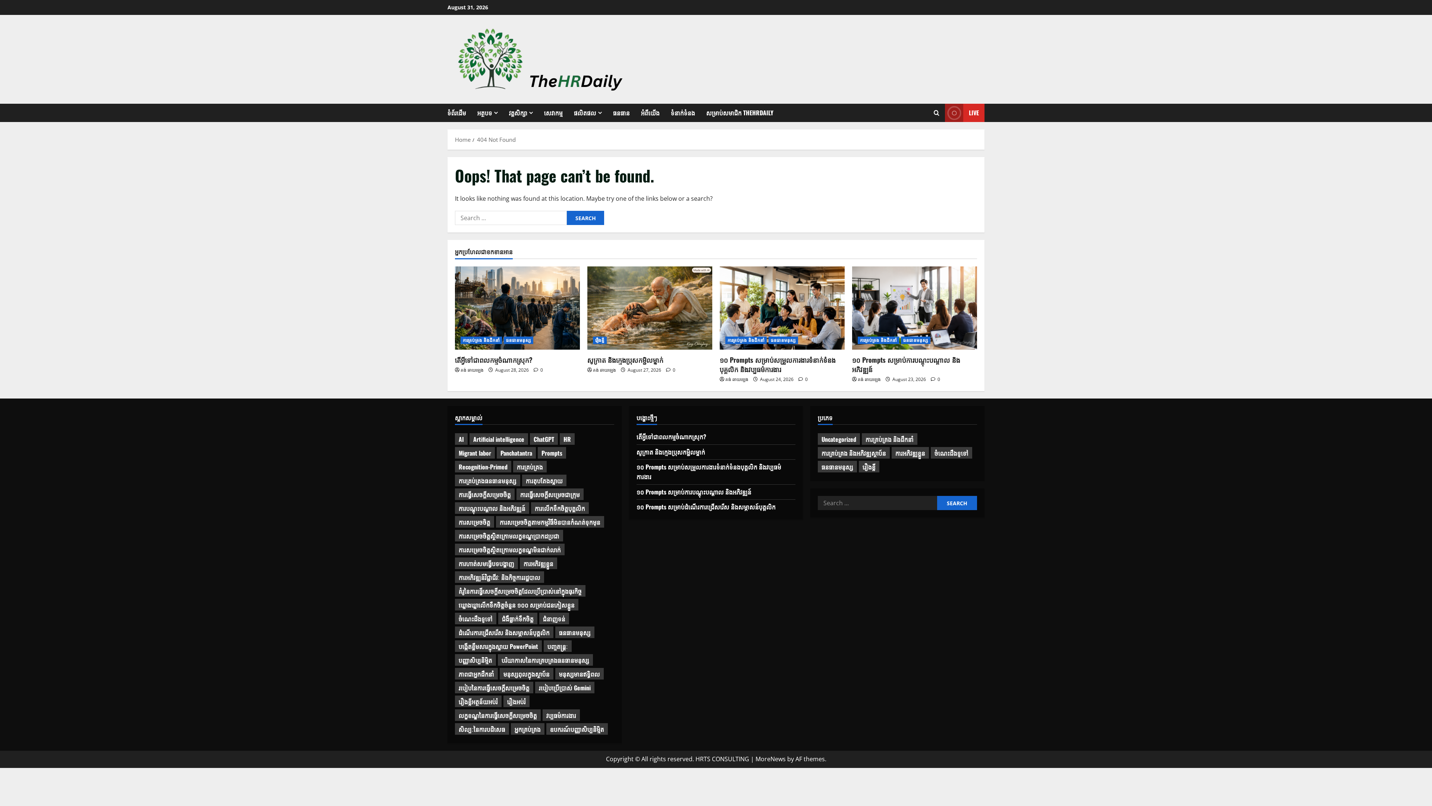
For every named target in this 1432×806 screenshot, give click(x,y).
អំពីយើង (650, 112)
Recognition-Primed (483, 466)
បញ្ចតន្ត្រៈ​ (557, 646)
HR (567, 439)
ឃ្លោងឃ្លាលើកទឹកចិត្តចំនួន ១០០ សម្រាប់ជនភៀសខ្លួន (517, 604)
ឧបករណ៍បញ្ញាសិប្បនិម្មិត (577, 729)
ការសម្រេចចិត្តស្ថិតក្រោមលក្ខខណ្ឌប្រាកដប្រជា (509, 535)
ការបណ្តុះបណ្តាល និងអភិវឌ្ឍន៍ (492, 508)
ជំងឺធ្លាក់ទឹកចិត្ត (518, 618)
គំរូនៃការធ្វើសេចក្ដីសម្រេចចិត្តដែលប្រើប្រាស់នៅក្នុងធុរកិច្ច (520, 591)
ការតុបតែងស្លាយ (544, 480)
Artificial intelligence (498, 439)
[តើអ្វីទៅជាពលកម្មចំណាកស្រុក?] (517, 308)
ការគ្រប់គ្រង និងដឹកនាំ (481, 340)
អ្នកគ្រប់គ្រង (528, 729)
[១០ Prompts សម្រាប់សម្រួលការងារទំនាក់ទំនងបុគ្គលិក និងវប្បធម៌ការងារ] (782, 308)
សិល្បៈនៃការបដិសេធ (482, 729)
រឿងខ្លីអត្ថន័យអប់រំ (478, 701)
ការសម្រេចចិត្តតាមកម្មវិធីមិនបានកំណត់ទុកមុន (550, 522)
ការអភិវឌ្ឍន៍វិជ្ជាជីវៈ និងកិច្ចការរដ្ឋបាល (499, 577)
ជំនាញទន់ (554, 618)
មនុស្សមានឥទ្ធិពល (579, 673)
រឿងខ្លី (599, 340)
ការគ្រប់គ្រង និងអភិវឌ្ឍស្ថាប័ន (854, 453)
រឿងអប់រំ (516, 701)
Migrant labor (475, 453)
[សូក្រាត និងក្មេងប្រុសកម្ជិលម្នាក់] (649, 308)
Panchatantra (516, 453)
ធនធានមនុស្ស (518, 340)
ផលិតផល (585, 112)
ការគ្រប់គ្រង (530, 466)
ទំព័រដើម (457, 112)
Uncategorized (839, 439)
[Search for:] (511, 218)
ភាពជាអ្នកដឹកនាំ (476, 673)
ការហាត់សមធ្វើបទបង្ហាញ (486, 563)
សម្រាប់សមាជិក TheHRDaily (739, 112)
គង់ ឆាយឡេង (472, 370)
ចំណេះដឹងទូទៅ (476, 618)
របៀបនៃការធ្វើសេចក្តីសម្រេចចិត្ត (494, 687)
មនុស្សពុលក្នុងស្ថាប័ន (526, 673)
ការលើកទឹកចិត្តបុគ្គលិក (560, 508)
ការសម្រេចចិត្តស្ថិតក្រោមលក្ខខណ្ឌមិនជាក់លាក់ (510, 549)
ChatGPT (544, 439)
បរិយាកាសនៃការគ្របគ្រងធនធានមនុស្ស (545, 660)
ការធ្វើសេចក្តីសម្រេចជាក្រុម (550, 494)
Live (974, 112)
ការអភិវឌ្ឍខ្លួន (538, 563)
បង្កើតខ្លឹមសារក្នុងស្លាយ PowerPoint (498, 646)
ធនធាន (621, 112)
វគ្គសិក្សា (518, 112)
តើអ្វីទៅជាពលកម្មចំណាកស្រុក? (494, 360)
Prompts (551, 453)
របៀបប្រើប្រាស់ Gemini (565, 687)
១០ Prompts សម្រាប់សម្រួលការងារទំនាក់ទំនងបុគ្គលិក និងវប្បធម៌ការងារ (778, 364)
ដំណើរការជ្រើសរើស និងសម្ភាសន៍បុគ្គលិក (504, 632)
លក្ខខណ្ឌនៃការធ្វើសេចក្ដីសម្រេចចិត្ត (498, 715)
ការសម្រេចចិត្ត (474, 522)
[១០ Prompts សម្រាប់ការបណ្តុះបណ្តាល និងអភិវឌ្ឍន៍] (914, 308)
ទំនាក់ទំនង (683, 112)
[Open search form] (936, 113)
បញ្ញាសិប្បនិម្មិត (475, 660)
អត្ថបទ (484, 112)
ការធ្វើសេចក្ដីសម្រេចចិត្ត (485, 494)
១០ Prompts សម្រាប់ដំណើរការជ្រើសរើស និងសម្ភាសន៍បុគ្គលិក (706, 506)
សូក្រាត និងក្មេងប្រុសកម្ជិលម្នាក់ (625, 360)
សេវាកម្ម (553, 112)
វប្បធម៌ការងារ (561, 715)
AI (461, 439)
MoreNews (771, 759)
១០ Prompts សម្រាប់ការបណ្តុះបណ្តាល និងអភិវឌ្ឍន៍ (906, 364)
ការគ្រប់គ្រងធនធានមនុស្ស (487, 480)
